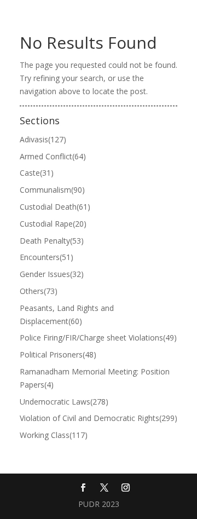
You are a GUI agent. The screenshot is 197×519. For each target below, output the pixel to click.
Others (38, 291)
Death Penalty (52, 240)
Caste (37, 173)
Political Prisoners (58, 354)
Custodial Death (55, 206)
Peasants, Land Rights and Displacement (67, 314)
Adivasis (43, 139)
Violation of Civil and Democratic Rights (98, 418)
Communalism (52, 189)
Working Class (54, 435)
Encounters (46, 257)
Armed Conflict (53, 156)
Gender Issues (52, 274)
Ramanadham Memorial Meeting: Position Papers (95, 378)
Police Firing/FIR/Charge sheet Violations (98, 337)
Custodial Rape (53, 223)
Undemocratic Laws (64, 401)
